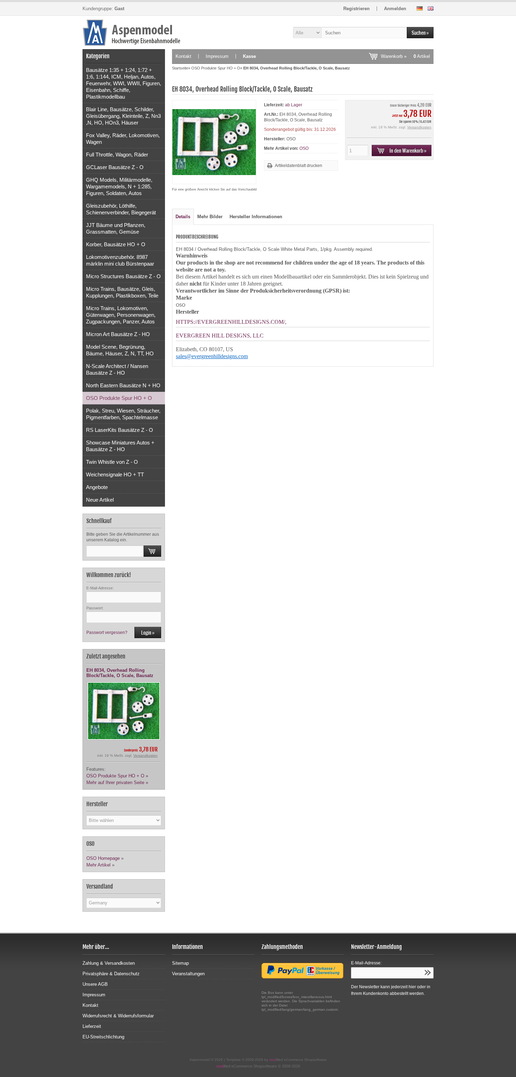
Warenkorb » (405, 56)
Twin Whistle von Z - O (112, 462)
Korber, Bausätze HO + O (115, 244)
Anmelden (395, 8)
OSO (304, 148)
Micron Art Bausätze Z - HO (118, 334)
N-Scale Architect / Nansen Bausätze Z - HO (117, 369)
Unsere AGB (95, 984)
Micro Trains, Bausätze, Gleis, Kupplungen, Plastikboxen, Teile (122, 292)
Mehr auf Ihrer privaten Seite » (117, 782)
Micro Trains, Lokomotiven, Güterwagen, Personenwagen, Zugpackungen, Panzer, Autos (121, 315)
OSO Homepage (103, 858)
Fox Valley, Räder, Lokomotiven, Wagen (123, 138)
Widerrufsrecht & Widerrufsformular (118, 1015)
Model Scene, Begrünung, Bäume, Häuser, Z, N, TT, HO (120, 350)
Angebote (97, 487)
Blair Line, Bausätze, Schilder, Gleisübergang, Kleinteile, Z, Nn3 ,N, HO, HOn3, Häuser (123, 116)
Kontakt (183, 56)
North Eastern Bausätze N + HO (123, 385)
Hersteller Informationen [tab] (256, 216)
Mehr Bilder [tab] (210, 216)
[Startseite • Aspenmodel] (123, 32)
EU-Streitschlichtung (103, 1036)
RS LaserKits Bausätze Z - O (119, 430)
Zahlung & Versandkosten (108, 963)
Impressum (217, 56)
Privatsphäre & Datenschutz (111, 973)
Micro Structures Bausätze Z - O (123, 276)
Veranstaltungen (188, 973)
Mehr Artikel (98, 865)
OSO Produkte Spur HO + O (119, 398)
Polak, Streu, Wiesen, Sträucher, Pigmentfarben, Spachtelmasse (123, 414)
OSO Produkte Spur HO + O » (117, 775)
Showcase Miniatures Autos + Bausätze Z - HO (120, 446)
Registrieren (356, 8)
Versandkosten (145, 755)
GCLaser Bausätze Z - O (115, 167)
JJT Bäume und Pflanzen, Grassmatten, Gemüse (115, 228)
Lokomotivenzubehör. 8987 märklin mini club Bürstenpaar (120, 260)
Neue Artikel (100, 500)
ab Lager (293, 104)
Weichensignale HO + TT (115, 474)
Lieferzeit (91, 1026)
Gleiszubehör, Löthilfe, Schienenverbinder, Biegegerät (121, 209)
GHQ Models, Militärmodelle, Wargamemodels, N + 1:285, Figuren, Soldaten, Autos (119, 186)
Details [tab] (183, 216)
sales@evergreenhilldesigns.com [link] (212, 356)
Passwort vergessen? (106, 632)
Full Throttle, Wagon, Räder (117, 155)
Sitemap (180, 963)
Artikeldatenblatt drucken (298, 165)
